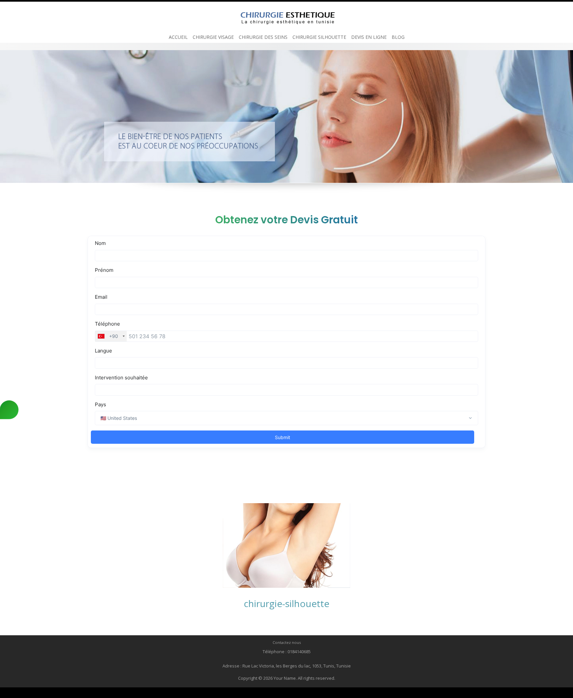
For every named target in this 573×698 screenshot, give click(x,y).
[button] (5, 116)
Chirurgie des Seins (263, 37)
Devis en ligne (369, 37)
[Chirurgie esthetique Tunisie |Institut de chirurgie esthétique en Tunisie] (286, 16)
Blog (398, 37)
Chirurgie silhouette (319, 37)
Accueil (178, 37)
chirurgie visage (213, 37)
